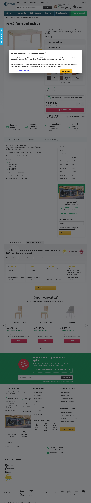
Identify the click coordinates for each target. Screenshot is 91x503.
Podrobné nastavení (24, 70)
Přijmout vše (66, 71)
